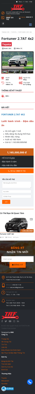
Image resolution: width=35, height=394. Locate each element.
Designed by (7, 332)
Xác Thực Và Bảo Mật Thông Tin (13, 353)
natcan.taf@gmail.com (17, 287)
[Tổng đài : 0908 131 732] (30, 382)
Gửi (6, 202)
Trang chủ (5, 339)
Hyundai (4, 384)
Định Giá (4, 370)
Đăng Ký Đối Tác (7, 361)
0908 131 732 (9, 18)
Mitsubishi (5, 381)
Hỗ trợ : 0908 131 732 (17, 171)
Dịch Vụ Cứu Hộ (7, 367)
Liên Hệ (4, 347)
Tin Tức (4, 344)
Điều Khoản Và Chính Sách (11, 350)
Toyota (4, 378)
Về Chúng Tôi (6, 342)
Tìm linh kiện (6, 364)
